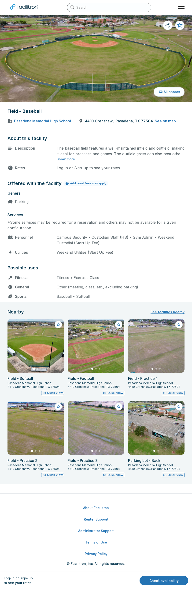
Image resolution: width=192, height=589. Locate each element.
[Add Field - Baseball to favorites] (180, 25)
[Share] (167, 25)
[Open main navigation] (181, 7)
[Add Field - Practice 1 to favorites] (179, 324)
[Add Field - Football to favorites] (118, 324)
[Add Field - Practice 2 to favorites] (58, 406)
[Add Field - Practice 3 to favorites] (118, 406)
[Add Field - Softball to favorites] (58, 324)
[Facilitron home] (23, 10)
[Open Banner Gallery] (96, 58)
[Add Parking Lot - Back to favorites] (179, 406)
